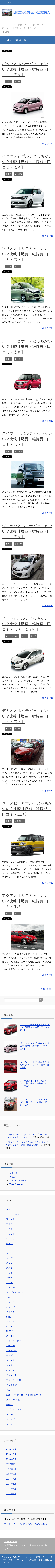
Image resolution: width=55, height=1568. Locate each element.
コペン (9, 1297)
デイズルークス (13, 1341)
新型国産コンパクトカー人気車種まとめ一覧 (25, 1545)
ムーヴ (9, 1258)
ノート (24, 636)
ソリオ (8, 266)
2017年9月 (11, 1469)
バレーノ (10, 1370)
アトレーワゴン (13, 1400)
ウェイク (10, 1326)
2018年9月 (11, 1449)
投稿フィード (15, 1177)
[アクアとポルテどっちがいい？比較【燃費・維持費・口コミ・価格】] (27, 948)
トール (9, 1414)
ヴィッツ (18, 544)
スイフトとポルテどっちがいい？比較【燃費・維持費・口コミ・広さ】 (27, 439)
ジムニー (10, 1253)
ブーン (9, 1424)
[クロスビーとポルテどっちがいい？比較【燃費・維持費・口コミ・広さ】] (27, 855)
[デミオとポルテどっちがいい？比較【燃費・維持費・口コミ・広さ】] (27, 763)
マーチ (9, 1278)
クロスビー (19, 821)
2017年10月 (11, 1464)
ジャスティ (11, 1239)
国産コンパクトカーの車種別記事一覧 (24, 1395)
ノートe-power (12, 636)
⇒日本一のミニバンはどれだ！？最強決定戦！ (26, 1524)
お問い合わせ (10, 1541)
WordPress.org (16, 1184)
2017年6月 (11, 1484)
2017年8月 (11, 1474)
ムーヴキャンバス (14, 1292)
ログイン (13, 1173)
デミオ (8, 728)
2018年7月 (11, 1459)
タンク (9, 1365)
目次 (6, 1549)
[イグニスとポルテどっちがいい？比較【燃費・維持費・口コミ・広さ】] (27, 209)
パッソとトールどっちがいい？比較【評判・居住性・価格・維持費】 (35, 1065)
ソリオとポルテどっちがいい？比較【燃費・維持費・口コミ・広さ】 (26, 254)
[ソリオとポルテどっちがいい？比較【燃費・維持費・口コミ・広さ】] (27, 301)
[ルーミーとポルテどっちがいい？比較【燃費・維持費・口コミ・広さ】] (27, 393)
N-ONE (9, 1331)
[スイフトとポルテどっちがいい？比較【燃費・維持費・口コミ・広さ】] (27, 486)
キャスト (10, 1360)
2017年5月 (11, 1489)
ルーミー (18, 359)
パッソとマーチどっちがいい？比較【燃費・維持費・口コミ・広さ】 (35, 1027)
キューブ (10, 1307)
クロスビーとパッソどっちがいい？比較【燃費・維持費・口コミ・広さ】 (35, 1102)
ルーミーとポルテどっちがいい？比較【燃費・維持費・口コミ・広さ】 (27, 346)
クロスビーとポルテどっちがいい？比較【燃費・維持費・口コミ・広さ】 (27, 808)
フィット (10, 1234)
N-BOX (9, 1243)
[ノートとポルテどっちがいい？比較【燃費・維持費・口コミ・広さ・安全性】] (27, 671)
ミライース (11, 1375)
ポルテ (17, 82)
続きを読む (47, 143)
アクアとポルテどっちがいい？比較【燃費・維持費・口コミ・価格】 (26, 901)
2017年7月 (11, 1479)
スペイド (10, 1336)
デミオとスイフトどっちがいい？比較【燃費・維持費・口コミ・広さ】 (35, 1083)
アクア (8, 913)
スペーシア (11, 1350)
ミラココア (11, 1385)
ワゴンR (10, 1219)
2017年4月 (11, 1493)
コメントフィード (18, 1181)
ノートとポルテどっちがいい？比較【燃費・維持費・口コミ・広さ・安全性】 (26, 624)
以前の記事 (46, 989)
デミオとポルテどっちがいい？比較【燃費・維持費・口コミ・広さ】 (26, 716)
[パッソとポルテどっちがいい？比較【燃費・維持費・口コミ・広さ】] (27, 116)
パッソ (8, 82)
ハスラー (10, 1287)
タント (9, 1209)
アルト (9, 1390)
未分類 (9, 1404)
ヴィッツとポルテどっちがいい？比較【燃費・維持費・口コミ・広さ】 (27, 531)
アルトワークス (13, 1380)
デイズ (9, 1355)
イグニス (18, 174)
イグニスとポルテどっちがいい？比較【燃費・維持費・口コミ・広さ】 (27, 161)
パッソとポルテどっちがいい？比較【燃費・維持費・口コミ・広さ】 (26, 69)
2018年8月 (11, 1454)
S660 (8, 1317)
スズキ (9, 1268)
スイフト (18, 451)
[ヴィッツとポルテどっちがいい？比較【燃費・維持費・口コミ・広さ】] (27, 578)
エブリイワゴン (13, 1409)
